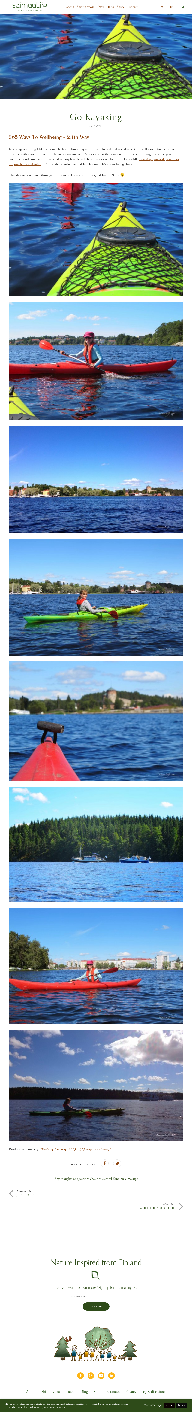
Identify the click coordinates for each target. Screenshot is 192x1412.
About (70, 7)
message (133, 1179)
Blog (111, 7)
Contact (132, 7)
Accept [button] (169, 1405)
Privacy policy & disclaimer (146, 1392)
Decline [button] (181, 1405)
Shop (120, 7)
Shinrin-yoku (85, 7)
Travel (101, 7)
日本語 (170, 7)
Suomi (160, 7)
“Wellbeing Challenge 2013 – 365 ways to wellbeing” (75, 1149)
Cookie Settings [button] (152, 1405)
